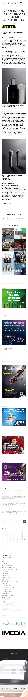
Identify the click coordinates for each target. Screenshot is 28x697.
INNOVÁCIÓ (5, 573)
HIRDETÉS (5, 571)
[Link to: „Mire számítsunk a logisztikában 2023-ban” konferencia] (8, 233)
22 (20, 538)
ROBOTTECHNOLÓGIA (8, 604)
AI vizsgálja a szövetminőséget (6, 506)
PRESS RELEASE (6, 598)
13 (14, 536)
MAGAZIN (4, 583)
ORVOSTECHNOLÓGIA (8, 596)
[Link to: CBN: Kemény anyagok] (8, 245)
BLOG (3, 559)
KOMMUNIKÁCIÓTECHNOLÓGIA (10, 581)
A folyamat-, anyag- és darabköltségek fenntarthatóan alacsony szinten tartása (13, 490)
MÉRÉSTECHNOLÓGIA (8, 587)
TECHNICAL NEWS (7, 608)
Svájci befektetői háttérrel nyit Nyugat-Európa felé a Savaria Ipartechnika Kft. (13, 514)
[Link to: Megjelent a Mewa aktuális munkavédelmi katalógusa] (20, 268)
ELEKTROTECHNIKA (7, 565)
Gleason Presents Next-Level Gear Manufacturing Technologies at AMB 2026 (13, 496)
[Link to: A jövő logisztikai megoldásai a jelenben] (20, 257)
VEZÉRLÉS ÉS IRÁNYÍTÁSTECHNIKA (11, 610)
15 (20, 536)
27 (14, 539)
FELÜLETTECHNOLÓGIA (8, 567)
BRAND (4, 561)
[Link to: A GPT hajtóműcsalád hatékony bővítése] (8, 268)
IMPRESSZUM (14, 653)
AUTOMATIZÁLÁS (6, 557)
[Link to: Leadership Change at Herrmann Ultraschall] (8, 257)
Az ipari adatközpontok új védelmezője (7, 509)
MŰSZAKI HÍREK (6, 591)
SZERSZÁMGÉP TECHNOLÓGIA (10, 606)
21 (17, 538)
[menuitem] (20, 3)
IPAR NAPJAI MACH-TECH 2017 (10, 577)
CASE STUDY (5, 563)
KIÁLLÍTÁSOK (5, 579)
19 (10, 538)
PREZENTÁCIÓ (6, 600)
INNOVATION (5, 575)
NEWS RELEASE (6, 593)
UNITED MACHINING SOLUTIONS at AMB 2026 (9, 498)
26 (10, 539)
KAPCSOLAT (14, 679)
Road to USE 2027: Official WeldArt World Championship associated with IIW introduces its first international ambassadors (13, 504)
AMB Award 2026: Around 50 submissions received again (10, 501)
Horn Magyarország (6, 203)
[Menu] (24, 3)
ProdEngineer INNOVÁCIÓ (9, 602)
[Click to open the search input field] (20, 3)
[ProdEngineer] (11, 3)
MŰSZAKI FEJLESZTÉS (7, 589)
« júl (3, 543)
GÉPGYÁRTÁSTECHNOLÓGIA (9, 569)
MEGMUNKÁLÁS (6, 585)
